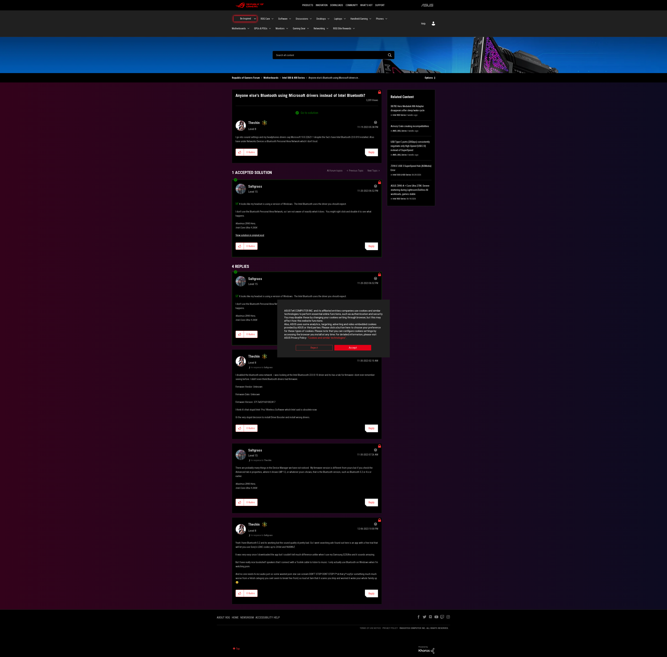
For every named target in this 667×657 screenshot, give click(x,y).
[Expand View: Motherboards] (248, 28)
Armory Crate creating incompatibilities (410, 126)
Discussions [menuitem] (302, 18)
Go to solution (309, 113)
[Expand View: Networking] (327, 28)
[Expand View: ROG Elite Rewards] (354, 28)
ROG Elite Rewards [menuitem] (342, 28)
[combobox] (333, 55)
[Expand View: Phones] (386, 18)
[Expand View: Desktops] (328, 18)
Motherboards (270, 77)
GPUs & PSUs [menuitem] (260, 28)
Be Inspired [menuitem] (245, 18)
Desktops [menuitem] (321, 18)
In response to (262, 367)
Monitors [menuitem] (280, 28)
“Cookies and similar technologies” (327, 338)
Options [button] (429, 77)
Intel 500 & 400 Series (293, 77)
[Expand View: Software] (290, 18)
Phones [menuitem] (380, 18)
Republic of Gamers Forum (246, 77)
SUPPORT (380, 5)
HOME (235, 617)
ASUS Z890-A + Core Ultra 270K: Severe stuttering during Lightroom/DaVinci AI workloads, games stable (410, 189)
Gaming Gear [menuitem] (299, 28)
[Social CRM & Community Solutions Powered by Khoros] (426, 649)
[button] (240, 152)
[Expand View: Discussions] (310, 18)
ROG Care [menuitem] (265, 18)
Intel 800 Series (399, 115)
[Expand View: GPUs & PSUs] (270, 28)
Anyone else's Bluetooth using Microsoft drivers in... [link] (334, 77)
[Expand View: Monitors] (287, 28)
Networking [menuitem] (319, 28)
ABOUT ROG (223, 617)
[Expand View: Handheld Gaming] (370, 18)
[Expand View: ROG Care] (272, 18)
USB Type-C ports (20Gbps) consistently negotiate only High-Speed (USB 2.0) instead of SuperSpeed (410, 146)
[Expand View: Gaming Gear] (308, 28)
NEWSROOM (247, 617)
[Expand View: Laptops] (345, 18)
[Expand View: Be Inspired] (255, 18)
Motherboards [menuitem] (239, 28)
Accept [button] (353, 347)
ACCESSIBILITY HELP (268, 617)
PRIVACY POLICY (390, 628)
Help (423, 23)
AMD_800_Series (400, 131)
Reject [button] (314, 347)
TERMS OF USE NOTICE (370, 628)
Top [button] (238, 648)
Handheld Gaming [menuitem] (359, 18)
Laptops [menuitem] (338, 18)
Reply (371, 152)
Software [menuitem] (282, 18)
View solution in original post (250, 235)
